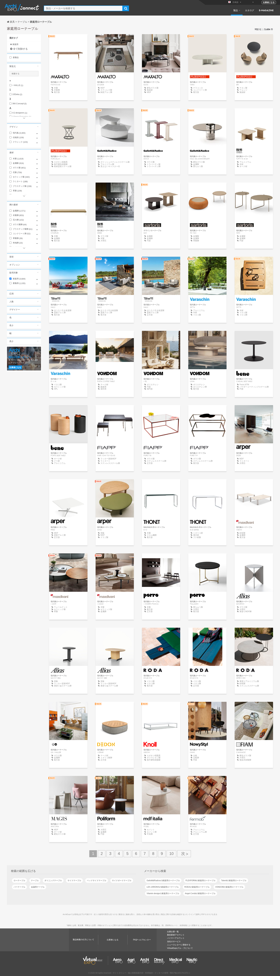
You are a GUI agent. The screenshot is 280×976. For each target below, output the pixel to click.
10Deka (17, 94)
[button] (24, 66)
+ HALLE (17, 85)
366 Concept (19, 103)
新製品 (15, 57)
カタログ (249, 10)
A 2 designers (19, 113)
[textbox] (83, 8)
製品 (235, 10)
